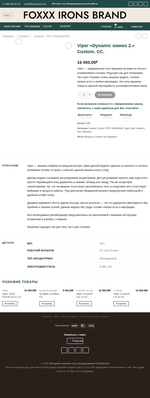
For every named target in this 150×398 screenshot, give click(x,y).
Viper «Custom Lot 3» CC (122, 295)
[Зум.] (19, 41)
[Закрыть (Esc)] (33, 378)
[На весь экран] (13, 378)
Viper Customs (137, 128)
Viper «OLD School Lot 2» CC (11, 295)
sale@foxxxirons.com (35, 4)
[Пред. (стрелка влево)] (3, 392)
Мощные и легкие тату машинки (101, 137)
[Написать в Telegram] (136, 4)
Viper (126, 128)
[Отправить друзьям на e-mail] (80, 144)
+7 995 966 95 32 (11, 4)
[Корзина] (146, 15)
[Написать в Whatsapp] (146, 4)
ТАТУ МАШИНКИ (32, 27)
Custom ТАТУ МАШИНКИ (51, 36)
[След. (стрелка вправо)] (13, 392)
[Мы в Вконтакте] (130, 4)
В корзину (105, 94)
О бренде (47, 316)
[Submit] (10, 15)
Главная (8, 36)
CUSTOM (47, 27)
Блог (56, 316)
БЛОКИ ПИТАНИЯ (12, 27)
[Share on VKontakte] (86, 144)
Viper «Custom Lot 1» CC (84, 295)
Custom (23, 36)
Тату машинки (84, 131)
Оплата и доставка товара (94, 316)
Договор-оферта (69, 316)
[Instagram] (141, 4)
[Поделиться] (23, 378)
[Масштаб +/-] (3, 378)
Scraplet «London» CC (49, 295)
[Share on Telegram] (92, 144)
